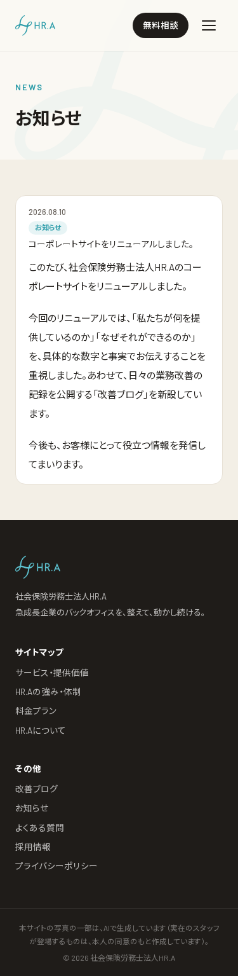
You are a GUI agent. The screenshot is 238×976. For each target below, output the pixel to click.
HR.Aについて (40, 730)
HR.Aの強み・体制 (48, 691)
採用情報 (33, 846)
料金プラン (35, 710)
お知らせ (32, 807)
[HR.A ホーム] (35, 25)
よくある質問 (39, 827)
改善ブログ (36, 788)
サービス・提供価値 (52, 672)
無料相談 (160, 25)
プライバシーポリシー (56, 865)
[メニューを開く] (209, 25)
